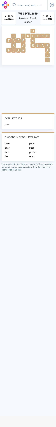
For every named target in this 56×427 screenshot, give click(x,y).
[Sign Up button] (52, 5)
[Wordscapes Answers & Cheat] (5, 5)
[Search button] (14, 5)
